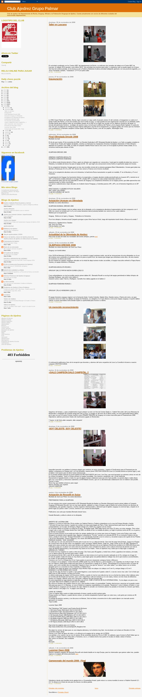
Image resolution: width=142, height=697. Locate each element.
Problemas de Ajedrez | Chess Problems (16, 287)
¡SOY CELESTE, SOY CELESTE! (65, 428)
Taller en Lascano (58, 24)
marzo (7, 142)
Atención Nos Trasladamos (11, 230)
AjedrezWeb (5, 324)
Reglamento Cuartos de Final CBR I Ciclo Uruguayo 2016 (19, 260)
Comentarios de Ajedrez (11, 241)
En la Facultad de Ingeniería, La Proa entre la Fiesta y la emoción (21, 272)
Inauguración (55, 79)
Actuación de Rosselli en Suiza (64, 494)
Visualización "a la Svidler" (11, 254)
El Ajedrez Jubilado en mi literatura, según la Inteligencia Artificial (21, 204)
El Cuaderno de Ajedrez (11, 253)
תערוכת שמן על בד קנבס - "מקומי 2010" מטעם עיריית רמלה (19, 306)
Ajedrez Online (5, 322)
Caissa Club (5, 327)
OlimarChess (5, 338)
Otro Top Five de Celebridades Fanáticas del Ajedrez (18, 283)
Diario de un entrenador (11, 247)
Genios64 (4, 337)
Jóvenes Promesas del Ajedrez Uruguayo (17, 276)
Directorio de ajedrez (7, 330)
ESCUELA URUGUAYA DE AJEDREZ (15, 258)
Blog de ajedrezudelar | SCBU (13, 234)
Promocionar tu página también (9, 181)
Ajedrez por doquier (10, 220)
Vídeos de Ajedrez (9, 304)
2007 (5, 147)
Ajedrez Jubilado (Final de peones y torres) (17, 203)
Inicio (96, 688)
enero (6, 145)
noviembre (8, 109)
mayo (6, 138)
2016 (5, 92)
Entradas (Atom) (63, 692)
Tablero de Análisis (10, 299)
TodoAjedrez (5, 343)
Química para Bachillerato (9, 194)
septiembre (8, 132)
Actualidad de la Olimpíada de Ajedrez (68, 234)
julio (6, 135)
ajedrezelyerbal (9, 226)
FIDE (2, 333)
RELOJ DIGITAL (6, 73)
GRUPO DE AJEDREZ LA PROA (14, 270)
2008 (5, 106)
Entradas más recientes (56, 688)
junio (6, 137)
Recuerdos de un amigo (10, 277)
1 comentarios (57, 365)
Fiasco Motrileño (8, 216)
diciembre (7, 107)
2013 (5, 97)
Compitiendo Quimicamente (9, 190)
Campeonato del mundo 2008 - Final (67, 660)
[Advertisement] (14, 397)
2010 (5, 102)
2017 (5, 90)
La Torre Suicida (9, 281)
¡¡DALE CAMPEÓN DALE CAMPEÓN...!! (69, 372)
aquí (96, 236)
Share (3, 65)
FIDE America (5, 334)
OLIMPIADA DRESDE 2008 (62, 245)
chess (6, 82)
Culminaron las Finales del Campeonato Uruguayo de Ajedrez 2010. (22, 222)
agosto (7, 133)
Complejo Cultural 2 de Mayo (10, 191)
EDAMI (3, 331)
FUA (2, 335)
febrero (7, 143)
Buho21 (3, 325)
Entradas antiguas (135, 688)
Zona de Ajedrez (6, 344)
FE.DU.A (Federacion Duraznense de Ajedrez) (18, 264)
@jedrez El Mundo (7, 318)
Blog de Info (5, 193)
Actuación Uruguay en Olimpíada (66, 200)
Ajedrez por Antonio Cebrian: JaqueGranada (18, 214)
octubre (7, 130)
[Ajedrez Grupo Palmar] (8, 180)
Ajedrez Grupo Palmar (7, 155)
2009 (5, 104)
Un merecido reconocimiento (63, 307)
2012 (5, 99)
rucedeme (7, 295)
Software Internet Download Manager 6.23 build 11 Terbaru (19, 300)
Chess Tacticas (6, 328)
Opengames (5, 340)
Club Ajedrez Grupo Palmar (32, 8)
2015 (5, 93)
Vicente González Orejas (10, 243)
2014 (5, 95)
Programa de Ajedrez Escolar (10, 341)
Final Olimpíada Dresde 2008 (63, 136)
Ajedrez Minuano (9, 208)
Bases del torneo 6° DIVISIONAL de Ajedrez (15, 266)
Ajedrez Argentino (6, 321)
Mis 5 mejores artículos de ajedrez (13, 248)
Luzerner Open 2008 (59, 650)
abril (6, 140)
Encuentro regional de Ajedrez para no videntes (16, 210)
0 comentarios (57, 72)
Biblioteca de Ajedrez (10, 228)
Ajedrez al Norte (6, 320)
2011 (5, 101)
